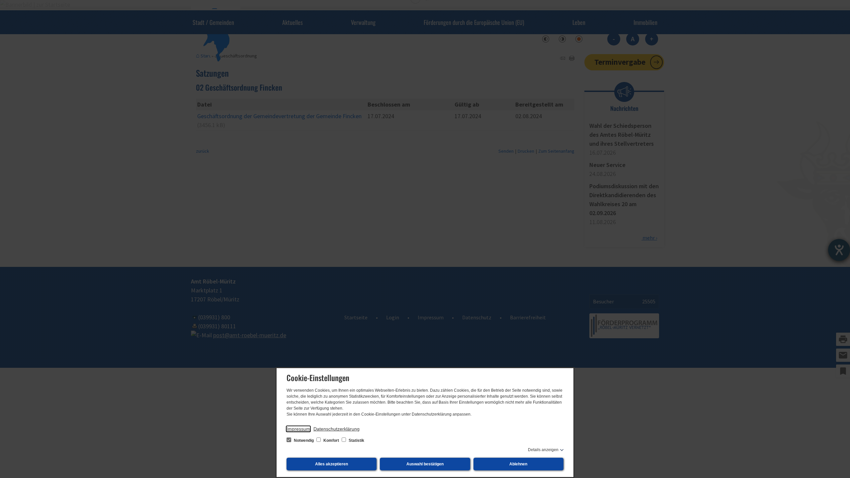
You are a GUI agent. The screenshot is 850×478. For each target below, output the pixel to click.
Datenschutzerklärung (336, 429)
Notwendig (304, 440)
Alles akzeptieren (331, 464)
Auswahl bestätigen (425, 464)
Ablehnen (518, 464)
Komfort (331, 440)
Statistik (356, 440)
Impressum (298, 429)
